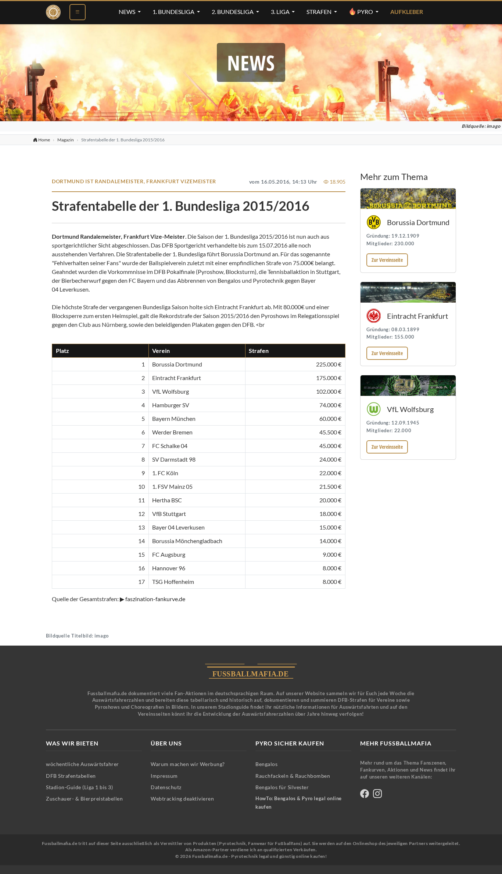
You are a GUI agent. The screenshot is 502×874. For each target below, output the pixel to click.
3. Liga (281, 11)
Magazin (65, 139)
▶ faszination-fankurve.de (152, 598)
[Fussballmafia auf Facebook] (364, 795)
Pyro (365, 11)
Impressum (164, 776)
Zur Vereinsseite (387, 259)
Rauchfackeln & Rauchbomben (292, 776)
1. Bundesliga (174, 11)
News (127, 11)
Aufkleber (406, 11)
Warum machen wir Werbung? (188, 764)
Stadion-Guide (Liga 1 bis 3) (79, 787)
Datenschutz (166, 787)
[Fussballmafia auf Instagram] (377, 795)
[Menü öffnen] (77, 12)
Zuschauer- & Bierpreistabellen (84, 798)
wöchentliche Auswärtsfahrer (82, 764)
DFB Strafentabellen (71, 776)
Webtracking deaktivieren (182, 798)
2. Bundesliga (233, 11)
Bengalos (266, 764)
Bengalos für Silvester (282, 787)
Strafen (319, 11)
